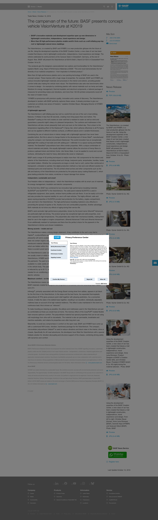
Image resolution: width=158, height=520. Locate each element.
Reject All (89, 279)
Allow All (102, 279)
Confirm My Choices (59, 279)
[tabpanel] (88, 254)
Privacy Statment (74, 257)
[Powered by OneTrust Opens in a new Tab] (102, 284)
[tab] (58, 243)
